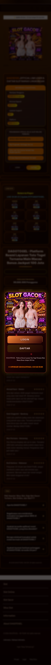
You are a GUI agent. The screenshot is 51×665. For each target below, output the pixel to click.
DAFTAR (25, 348)
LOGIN (25, 339)
